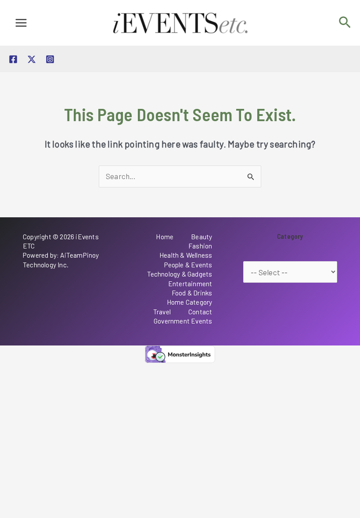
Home (164, 237)
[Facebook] (13, 59)
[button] (344, 22)
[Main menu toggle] (21, 23)
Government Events (183, 321)
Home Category (189, 302)
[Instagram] (50, 59)
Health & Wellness (185, 255)
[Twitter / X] (31, 59)
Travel (162, 312)
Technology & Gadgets (179, 274)
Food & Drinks (192, 293)
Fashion (200, 246)
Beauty (201, 237)
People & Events (188, 265)
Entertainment (190, 284)
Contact (200, 312)
